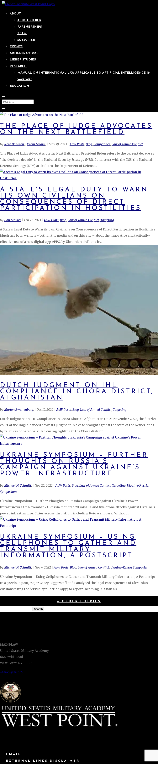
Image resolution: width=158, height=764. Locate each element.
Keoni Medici (36, 144)
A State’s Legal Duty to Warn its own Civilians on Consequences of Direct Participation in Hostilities (74, 199)
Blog (89, 144)
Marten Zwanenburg (18, 409)
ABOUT (15, 13)
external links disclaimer (43, 760)
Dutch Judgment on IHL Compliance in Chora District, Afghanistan (77, 391)
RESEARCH (18, 66)
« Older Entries (79, 601)
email (13, 754)
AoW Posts (77, 144)
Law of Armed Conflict (127, 144)
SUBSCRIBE (26, 40)
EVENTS (16, 46)
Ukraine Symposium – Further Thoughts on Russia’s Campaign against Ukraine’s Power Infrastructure (74, 464)
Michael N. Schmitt (17, 485)
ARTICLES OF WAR (24, 53)
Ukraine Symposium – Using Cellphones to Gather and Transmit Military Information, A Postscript (68, 546)
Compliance (101, 144)
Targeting (107, 220)
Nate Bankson (14, 144)
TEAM (22, 33)
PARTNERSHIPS (29, 26)
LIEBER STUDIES (23, 59)
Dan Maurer (12, 220)
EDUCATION (19, 86)
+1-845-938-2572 (12, 672)
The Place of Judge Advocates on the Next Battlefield (76, 129)
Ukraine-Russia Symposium (130, 567)
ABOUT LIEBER (29, 20)
